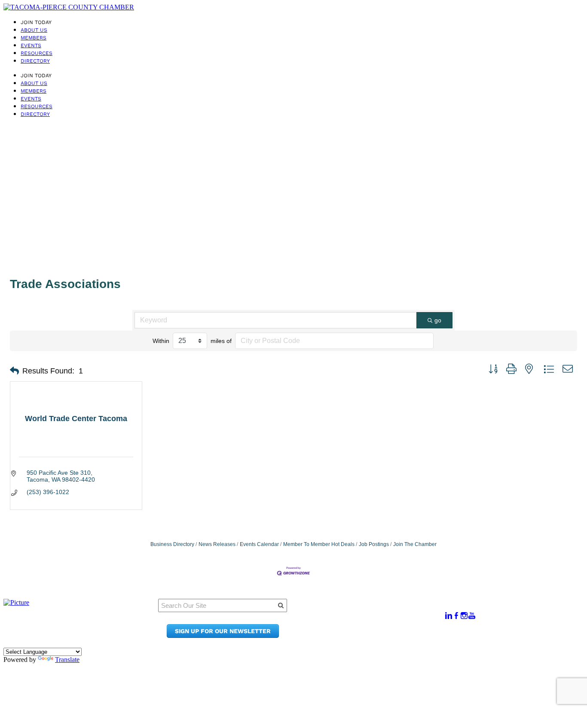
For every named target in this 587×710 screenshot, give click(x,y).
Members (33, 38)
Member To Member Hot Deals (319, 544)
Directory (35, 61)
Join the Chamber (376, 635)
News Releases (217, 544)
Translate (67, 659)
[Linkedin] (448, 615)
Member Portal (371, 611)
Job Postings (374, 544)
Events (31, 45)
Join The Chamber (415, 544)
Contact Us (365, 627)
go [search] (437, 320)
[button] (14, 371)
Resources (36, 53)
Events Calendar (259, 544)
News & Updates (373, 619)
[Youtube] (471, 615)
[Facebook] (456, 615)
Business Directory (172, 544)
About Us (34, 30)
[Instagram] (464, 615)
